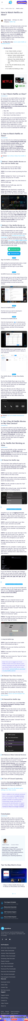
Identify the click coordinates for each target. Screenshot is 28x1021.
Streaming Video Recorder (8, 958)
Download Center (5, 982)
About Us (3, 1006)
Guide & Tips (4, 987)
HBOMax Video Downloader (8, 956)
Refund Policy (4, 998)
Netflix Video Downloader (7, 950)
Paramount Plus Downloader (8, 969)
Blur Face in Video (5, 1013)
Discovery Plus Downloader (8, 971)
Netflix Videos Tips (10, 8)
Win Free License (5, 990)
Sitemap (7, 1011)
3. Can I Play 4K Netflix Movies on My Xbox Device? (15, 65)
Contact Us (4, 1000)
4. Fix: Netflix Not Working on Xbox (14, 68)
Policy (2, 1011)
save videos (17, 240)
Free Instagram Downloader (8, 977)
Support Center (5, 995)
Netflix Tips (12, 21)
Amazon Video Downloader (8, 953)
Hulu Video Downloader (7, 966)
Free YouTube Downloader (8, 974)
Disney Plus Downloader (7, 963)
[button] (14, 249)
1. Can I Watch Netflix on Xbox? (13, 51)
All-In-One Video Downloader (8, 948)
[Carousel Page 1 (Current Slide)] (12, 893)
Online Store (4, 984)
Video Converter (14, 1013)
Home (2, 8)
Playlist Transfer (5, 961)
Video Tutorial (4, 1003)
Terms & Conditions (15, 1011)
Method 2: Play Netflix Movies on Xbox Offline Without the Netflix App (16, 61)
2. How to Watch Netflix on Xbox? (14, 53)
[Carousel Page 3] (15, 893)
